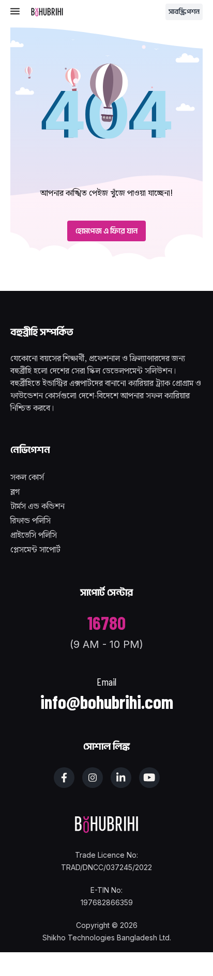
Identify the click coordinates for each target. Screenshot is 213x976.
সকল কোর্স (27, 477)
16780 (106, 622)
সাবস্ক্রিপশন (184, 12)
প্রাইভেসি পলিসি (33, 535)
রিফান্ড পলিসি (30, 521)
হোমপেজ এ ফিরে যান (106, 231)
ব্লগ (15, 492)
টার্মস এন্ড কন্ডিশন (37, 506)
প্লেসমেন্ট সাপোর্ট (35, 550)
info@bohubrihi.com (106, 701)
